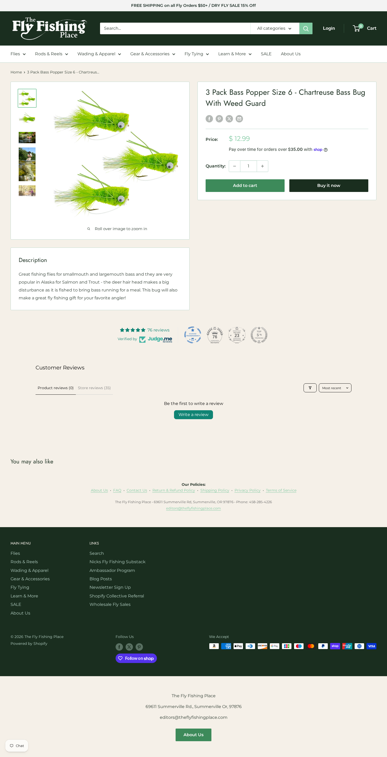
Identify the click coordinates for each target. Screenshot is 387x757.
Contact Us (137, 490)
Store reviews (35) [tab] (94, 387)
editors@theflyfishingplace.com (193, 508)
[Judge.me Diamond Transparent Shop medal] (192, 334)
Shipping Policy (214, 490)
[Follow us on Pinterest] (139, 646)
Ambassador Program (112, 570)
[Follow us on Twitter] (129, 646)
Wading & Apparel (96, 53)
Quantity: (216, 166)
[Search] (305, 28)
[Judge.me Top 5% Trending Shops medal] (259, 334)
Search (97, 553)
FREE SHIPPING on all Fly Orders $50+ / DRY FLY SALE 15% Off (193, 5)
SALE (266, 53)
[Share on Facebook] (209, 118)
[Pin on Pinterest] (219, 118)
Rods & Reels (48, 53)
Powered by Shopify (29, 643)
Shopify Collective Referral (117, 595)
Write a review (193, 414)
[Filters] (310, 387)
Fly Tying (194, 53)
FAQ (117, 490)
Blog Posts (101, 578)
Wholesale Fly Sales (110, 604)
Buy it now (328, 185)
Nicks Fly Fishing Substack (118, 561)
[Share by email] (239, 118)
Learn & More (232, 53)
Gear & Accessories (150, 53)
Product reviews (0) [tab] (56, 387)
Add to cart (245, 185)
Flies (15, 53)
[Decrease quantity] (234, 166)
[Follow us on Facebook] (119, 646)
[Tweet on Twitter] (229, 118)
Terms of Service (281, 490)
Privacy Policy (248, 490)
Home (16, 72)
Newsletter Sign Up (110, 587)
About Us (291, 53)
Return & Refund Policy (173, 490)
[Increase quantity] (262, 166)
